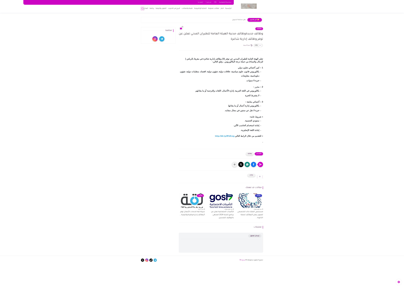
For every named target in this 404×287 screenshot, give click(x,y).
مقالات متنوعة (213, 8)
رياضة (152, 8)
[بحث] (142, 8)
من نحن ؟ (208, 2)
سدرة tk (242, 260)
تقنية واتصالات (187, 8)
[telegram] (161, 39)
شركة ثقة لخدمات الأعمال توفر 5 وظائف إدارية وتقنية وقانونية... (192, 213)
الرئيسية (228, 8)
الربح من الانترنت (174, 8)
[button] (253, 164)
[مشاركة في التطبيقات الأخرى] (234, 164)
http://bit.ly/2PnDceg (224, 136)
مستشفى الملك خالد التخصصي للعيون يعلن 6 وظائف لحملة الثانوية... (250, 215)
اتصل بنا (200, 2)
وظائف (259, 28)
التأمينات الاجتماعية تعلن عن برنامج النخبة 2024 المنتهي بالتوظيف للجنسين (222, 215)
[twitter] (142, 260)
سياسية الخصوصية (225, 2)
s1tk (215, 2)
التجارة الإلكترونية (200, 8)
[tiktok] (151, 260)
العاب (146, 8)
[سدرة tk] (249, 6)
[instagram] (155, 39)
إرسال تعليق (254, 236)
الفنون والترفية (161, 8)
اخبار (222, 8)
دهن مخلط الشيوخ (239, 20)
